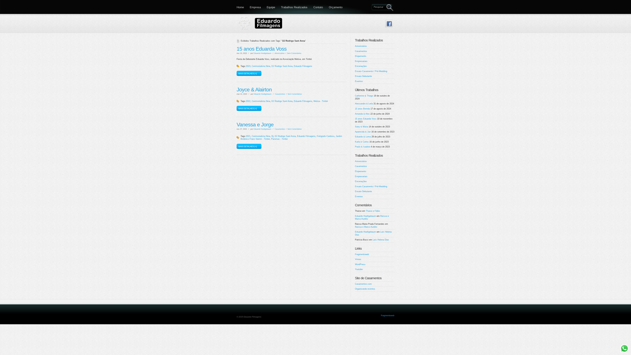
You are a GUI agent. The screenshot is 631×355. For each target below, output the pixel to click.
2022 (248, 101)
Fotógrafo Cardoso (325, 136)
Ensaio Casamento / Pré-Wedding (371, 71)
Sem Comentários (294, 53)
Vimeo (358, 259)
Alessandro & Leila (364, 103)
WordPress (360, 264)
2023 (248, 66)
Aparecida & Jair (363, 131)
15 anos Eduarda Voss (262, 49)
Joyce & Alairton (254, 90)
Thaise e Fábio (373, 211)
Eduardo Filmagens (303, 66)
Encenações (361, 66)
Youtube (359, 269)
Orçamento (335, 7)
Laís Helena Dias (381, 239)
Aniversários (280, 53)
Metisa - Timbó (321, 101)
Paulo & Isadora (362, 146)
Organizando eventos (365, 289)
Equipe (271, 7)
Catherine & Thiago (364, 96)
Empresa (255, 7)
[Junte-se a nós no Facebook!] (389, 23)
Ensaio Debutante (363, 76)
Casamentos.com (363, 284)
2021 (248, 136)
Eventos (359, 81)
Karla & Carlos (362, 142)
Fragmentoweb (362, 254)
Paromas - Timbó (279, 139)
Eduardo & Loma (363, 136)
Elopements (360, 56)
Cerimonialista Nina (261, 66)
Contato (318, 7)
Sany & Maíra (361, 126)
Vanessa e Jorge (255, 125)
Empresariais (361, 61)
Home (240, 7)
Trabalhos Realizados (294, 7)
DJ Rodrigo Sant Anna (281, 66)
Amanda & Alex (362, 114)
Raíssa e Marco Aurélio (366, 227)
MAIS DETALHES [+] (247, 73)
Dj (272, 136)
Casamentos (280, 94)
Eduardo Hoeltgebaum (262, 53)
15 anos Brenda (362, 108)
